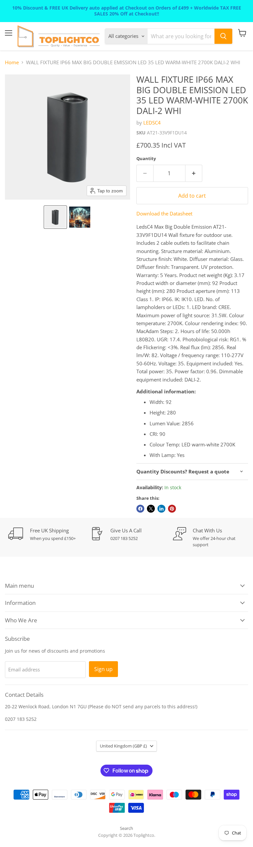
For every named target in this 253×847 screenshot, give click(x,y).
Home (12, 62)
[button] (55, 217)
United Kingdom (123, 746)
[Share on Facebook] (140, 509)
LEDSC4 (152, 122)
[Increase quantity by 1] (193, 173)
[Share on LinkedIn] (161, 509)
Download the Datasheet (164, 213)
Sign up (103, 669)
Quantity (146, 158)
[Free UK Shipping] (49, 534)
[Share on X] (151, 509)
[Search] (223, 36)
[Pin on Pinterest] (172, 509)
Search (126, 828)
